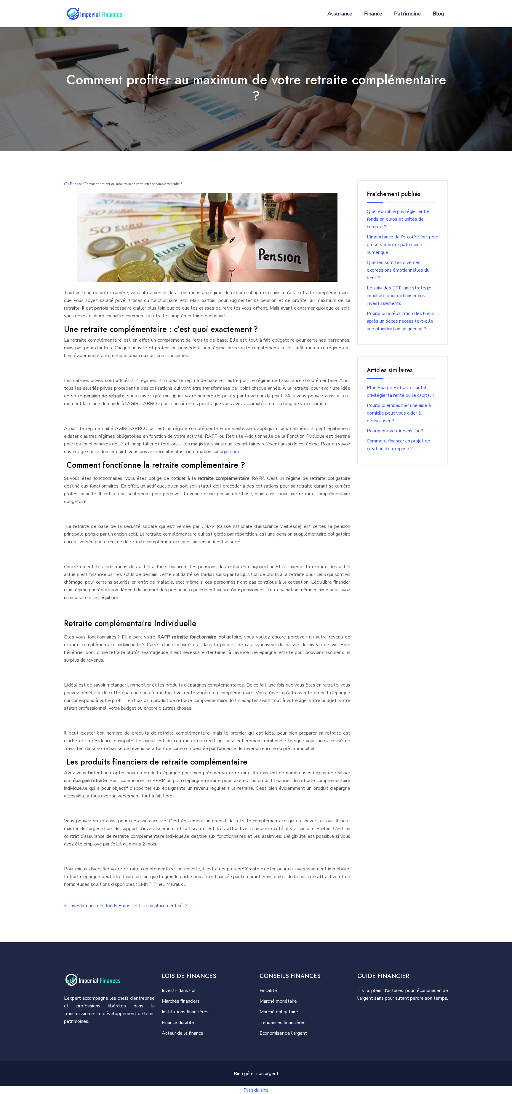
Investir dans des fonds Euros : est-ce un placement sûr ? (128, 905)
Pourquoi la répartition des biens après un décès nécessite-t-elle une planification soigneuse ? (400, 321)
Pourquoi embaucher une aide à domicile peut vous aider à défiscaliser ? (399, 413)
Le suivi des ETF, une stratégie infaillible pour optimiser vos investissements (399, 296)
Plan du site (256, 1090)
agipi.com (229, 451)
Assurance (339, 13)
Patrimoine (407, 13)
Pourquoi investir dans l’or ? (395, 431)
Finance (373, 13)
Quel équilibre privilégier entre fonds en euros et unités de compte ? (398, 219)
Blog (438, 13)
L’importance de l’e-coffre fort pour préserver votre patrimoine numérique (402, 245)
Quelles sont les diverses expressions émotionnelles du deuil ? (398, 270)
